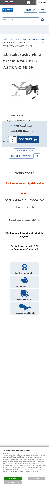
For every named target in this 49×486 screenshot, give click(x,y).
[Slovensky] (12, 2)
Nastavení (36, 478)
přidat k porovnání (21, 156)
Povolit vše (12, 478)
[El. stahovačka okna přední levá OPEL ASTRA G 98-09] (24, 90)
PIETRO (21, 115)
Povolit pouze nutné (13, 482)
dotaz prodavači (24, 151)
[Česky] (7, 2)
